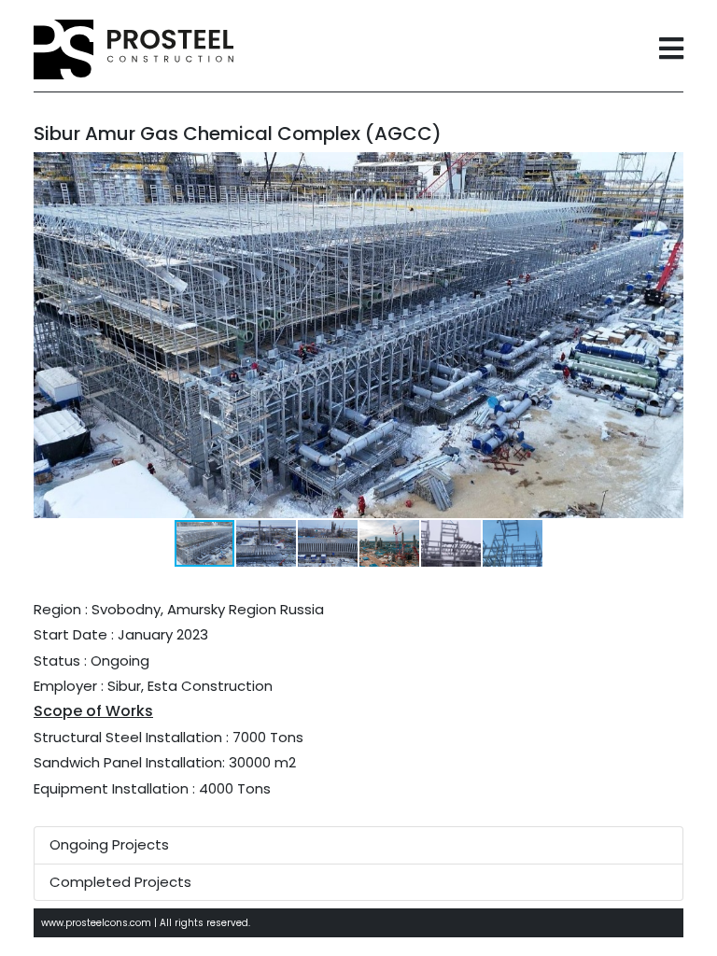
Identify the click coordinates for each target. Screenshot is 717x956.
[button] (667, 169)
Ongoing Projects (109, 844)
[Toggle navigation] (671, 50)
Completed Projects (120, 882)
